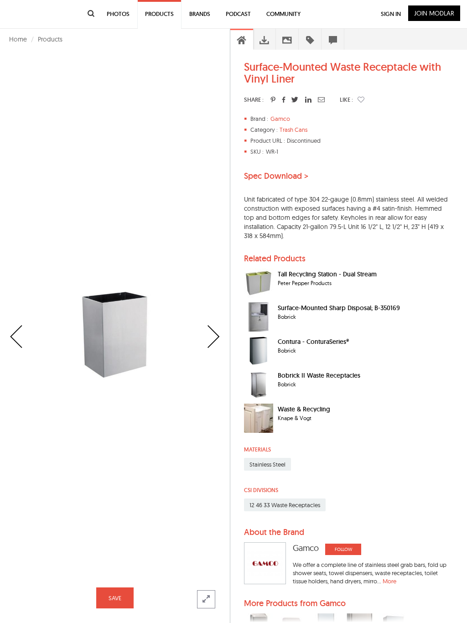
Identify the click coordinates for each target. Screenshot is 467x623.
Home (18, 39)
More (389, 581)
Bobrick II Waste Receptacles (319, 375)
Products (50, 39)
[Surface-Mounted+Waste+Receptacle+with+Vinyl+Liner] (272, 99)
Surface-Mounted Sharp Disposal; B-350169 (339, 308)
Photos (118, 14)
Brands (199, 14)
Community (283, 14)
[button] (361, 99)
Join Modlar (434, 13)
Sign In (391, 14)
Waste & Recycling (304, 409)
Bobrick (287, 316)
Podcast (238, 14)
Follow (343, 549)
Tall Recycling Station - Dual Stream (327, 274)
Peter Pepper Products (305, 283)
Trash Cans (293, 129)
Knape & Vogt (294, 418)
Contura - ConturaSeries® (313, 341)
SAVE (115, 598)
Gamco (280, 118)
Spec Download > (276, 176)
